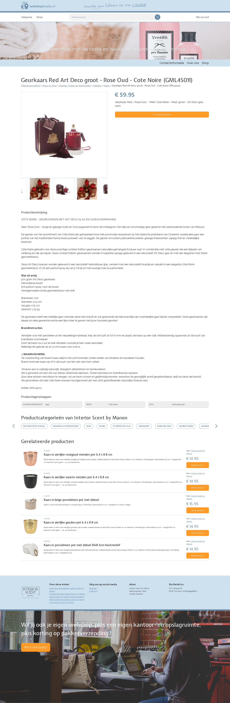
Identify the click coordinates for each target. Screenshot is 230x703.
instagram (93, 591)
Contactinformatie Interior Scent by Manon (67, 594)
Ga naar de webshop (162, 114)
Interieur (97, 85)
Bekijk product (197, 465)
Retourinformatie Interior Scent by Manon (66, 599)
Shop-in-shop (50, 85)
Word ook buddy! (35, 647)
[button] (64, 135)
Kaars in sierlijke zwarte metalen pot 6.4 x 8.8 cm (76, 477)
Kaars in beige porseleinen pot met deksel (71, 500)
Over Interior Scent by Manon (61, 602)
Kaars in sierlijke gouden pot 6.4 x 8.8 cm (71, 522)
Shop (205, 63)
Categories (26, 17)
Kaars (106, 85)
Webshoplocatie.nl (30, 85)
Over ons (193, 63)
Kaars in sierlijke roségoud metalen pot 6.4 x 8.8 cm (78, 454)
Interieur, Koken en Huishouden (75, 85)
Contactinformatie (172, 63)
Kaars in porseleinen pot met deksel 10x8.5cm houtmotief (82, 545)
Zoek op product (79, 17)
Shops (39, 17)
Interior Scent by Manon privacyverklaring (66, 597)
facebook (93, 588)
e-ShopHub (139, 5)
